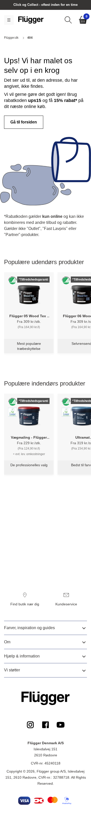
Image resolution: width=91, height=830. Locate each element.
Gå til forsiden (23, 122)
